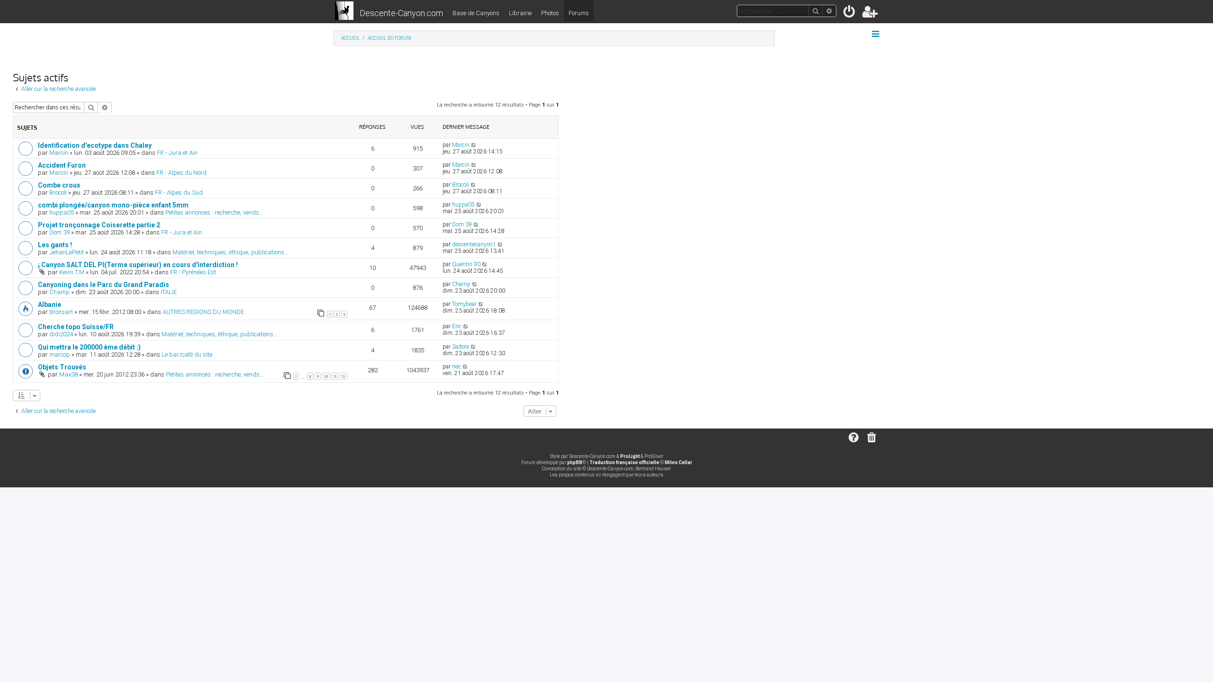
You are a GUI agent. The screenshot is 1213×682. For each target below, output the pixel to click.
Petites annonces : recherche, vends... (214, 212)
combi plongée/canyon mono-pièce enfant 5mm (113, 205)
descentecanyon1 (474, 244)
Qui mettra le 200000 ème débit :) (89, 347)
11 (335, 376)
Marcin (58, 152)
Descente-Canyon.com (401, 13)
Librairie (520, 13)
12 (343, 376)
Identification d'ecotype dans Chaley (95, 145)
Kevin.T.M (71, 272)
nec (456, 366)
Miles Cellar (678, 462)
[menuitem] (850, 13)
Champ (59, 292)
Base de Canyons (476, 13)
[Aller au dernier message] (474, 145)
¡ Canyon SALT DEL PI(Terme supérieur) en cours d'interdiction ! (138, 265)
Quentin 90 (466, 264)
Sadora (460, 346)
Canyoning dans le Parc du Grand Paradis (103, 284)
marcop (59, 354)
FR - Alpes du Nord (181, 172)
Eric (457, 326)
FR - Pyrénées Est (193, 272)
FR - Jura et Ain (177, 152)
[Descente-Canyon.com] (344, 11)
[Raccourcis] (876, 34)
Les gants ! (55, 245)
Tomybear (464, 304)
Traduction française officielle (624, 462)
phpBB (574, 462)
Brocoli (58, 192)
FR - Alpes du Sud (179, 192)
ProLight (630, 456)
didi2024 (61, 334)
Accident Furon (62, 165)
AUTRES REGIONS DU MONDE (203, 311)
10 (326, 376)
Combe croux (59, 185)
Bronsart (61, 311)
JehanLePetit (66, 252)
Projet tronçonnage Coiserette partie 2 (99, 225)
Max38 (68, 374)
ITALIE (169, 292)
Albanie (49, 304)
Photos (550, 13)
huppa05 (61, 212)
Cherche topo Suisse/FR (76, 327)
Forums (579, 13)
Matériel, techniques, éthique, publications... (230, 252)
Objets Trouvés (62, 367)
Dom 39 (59, 232)
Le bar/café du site (187, 354)
